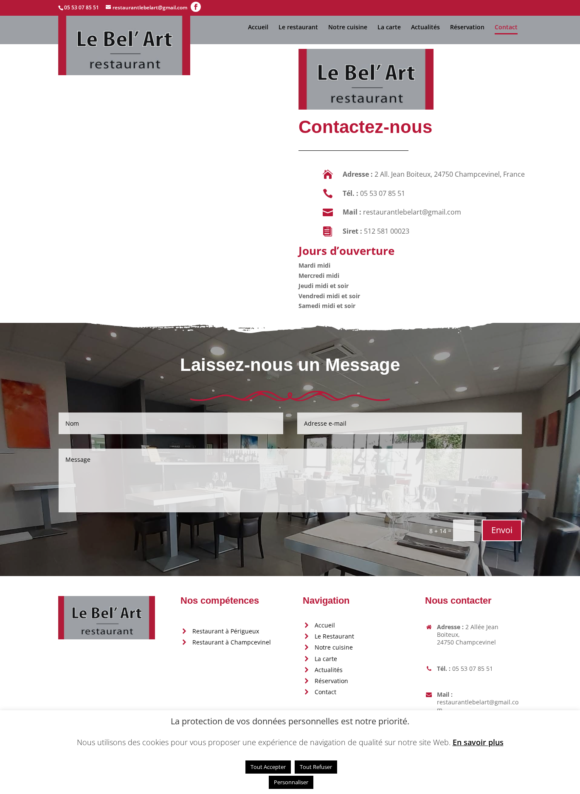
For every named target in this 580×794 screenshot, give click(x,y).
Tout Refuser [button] (316, 767)
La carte (389, 27)
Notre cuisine (347, 27)
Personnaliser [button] (291, 782)
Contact (506, 27)
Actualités (425, 27)
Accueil (258, 27)
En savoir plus (478, 742)
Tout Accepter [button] (268, 767)
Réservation (467, 27)
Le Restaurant (334, 636)
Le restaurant (298, 27)
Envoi (501, 530)
